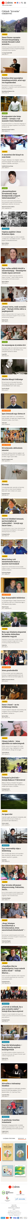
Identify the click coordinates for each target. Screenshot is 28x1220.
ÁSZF (14, 1209)
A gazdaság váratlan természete (10, 1121)
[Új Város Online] (14, 1187)
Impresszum (14, 1206)
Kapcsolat (14, 1205)
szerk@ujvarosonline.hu (16, 1213)
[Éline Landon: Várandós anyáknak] (7, 1151)
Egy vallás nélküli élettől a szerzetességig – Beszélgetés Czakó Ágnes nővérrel (14, 270)
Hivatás (5, 484)
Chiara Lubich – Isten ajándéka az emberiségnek (13, 742)
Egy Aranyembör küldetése (13, 598)
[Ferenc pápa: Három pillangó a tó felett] (20, 1170)
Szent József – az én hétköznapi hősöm (10, 706)
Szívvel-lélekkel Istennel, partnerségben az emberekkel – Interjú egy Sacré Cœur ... (13, 522)
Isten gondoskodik (10, 670)
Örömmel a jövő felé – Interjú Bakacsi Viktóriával (13, 779)
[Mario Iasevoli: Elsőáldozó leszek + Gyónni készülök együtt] (7, 1170)
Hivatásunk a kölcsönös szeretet (12, 449)
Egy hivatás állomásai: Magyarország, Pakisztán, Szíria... (13, 887)
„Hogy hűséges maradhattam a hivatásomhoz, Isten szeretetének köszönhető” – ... (13, 927)
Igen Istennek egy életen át (13, 414)
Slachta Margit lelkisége (12, 379)
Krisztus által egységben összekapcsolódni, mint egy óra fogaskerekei (14, 80)
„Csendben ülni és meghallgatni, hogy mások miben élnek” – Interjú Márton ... (13, 969)
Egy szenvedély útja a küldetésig (11, 849)
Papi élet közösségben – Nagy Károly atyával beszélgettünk (12, 1047)
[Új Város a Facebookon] (17, 2)
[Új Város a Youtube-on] (15, 2)
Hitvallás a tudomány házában (11, 1084)
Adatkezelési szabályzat (14, 1207)
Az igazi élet (7, 814)
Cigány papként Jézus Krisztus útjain (11, 233)
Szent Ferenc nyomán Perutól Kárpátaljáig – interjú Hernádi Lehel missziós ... (11, 40)
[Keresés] (22, 2)
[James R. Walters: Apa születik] (20, 1151)
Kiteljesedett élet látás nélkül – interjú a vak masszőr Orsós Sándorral (12, 118)
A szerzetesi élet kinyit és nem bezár (13, 156)
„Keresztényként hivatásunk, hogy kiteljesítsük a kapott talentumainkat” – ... (11, 194)
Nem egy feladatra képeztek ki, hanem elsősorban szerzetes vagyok (14, 634)
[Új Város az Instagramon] (19, 2)
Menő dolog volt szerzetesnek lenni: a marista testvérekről (11, 561)
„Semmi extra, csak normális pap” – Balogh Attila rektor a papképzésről (14, 309)
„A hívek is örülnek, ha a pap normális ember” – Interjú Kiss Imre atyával (12, 1009)
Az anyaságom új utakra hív (14, 345)
